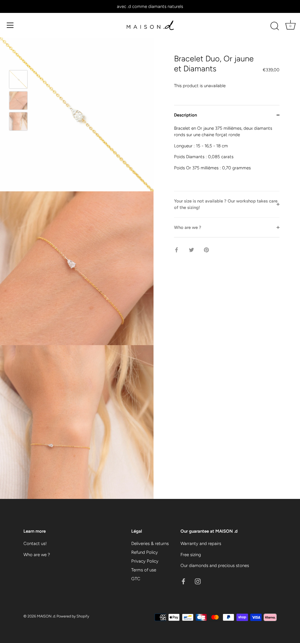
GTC (135, 578)
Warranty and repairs (200, 543)
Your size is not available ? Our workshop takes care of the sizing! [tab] (225, 204)
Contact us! (35, 543)
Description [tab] (185, 115)
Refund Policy (144, 552)
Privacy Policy (144, 561)
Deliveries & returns (150, 543)
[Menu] (10, 25)
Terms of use (143, 570)
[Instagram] (198, 581)
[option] (18, 80)
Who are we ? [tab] (187, 227)
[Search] (274, 26)
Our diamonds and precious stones (214, 565)
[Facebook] (183, 581)
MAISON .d (46, 616)
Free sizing (190, 554)
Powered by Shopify (73, 616)
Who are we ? (36, 554)
